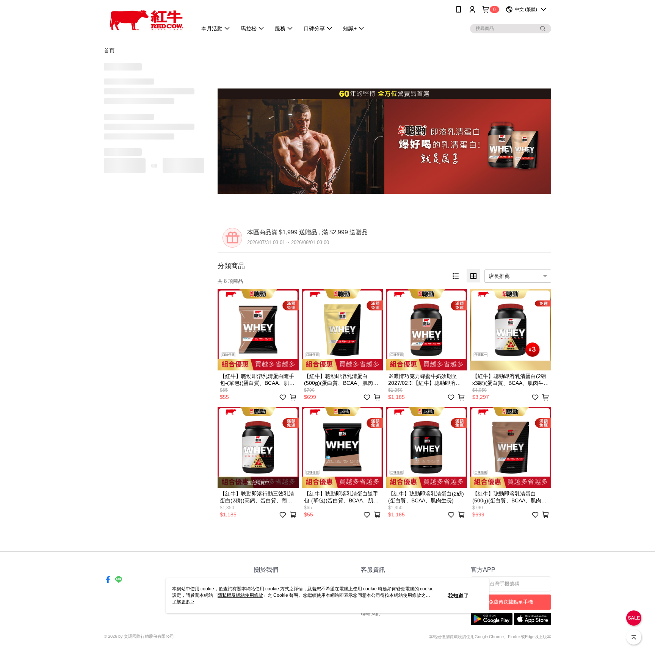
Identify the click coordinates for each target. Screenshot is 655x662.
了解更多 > (183, 601)
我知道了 (458, 596)
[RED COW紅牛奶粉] (146, 20)
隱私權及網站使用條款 (240, 595)
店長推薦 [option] (499, 276)
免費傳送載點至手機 (511, 602)
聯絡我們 (371, 613)
